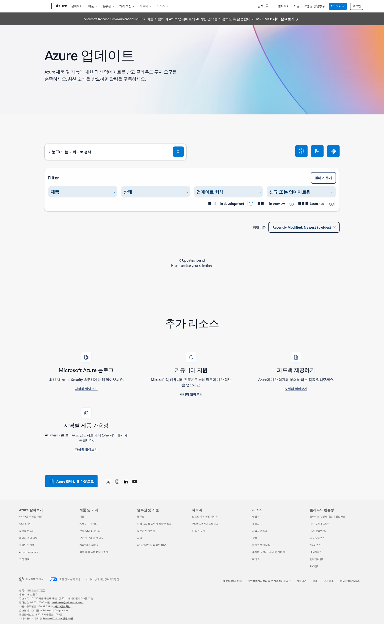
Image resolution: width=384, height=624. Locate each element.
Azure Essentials (28, 552)
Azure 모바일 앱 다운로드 (75, 481)
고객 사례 (24, 559)
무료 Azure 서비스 (90, 530)
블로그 (256, 523)
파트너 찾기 (198, 530)
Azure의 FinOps (89, 545)
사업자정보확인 (61, 606)
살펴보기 (77, 6)
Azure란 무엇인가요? (30, 516)
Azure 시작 (338, 6)
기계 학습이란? (318, 530)
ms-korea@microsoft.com (67, 602)
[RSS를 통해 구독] (317, 151)
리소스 (160, 6)
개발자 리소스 (260, 530)
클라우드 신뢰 (26, 545)
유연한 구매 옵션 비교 (92, 537)
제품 (91, 6)
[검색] (178, 151)
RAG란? (314, 566)
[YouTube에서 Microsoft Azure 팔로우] (134, 481)
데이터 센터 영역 (28, 537)
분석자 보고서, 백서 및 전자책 (268, 552)
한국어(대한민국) (35, 579)
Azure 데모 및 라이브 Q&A (151, 545)
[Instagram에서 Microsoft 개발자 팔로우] (117, 481)
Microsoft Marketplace (205, 523)
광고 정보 (328, 580)
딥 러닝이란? (317, 537)
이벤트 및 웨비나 (261, 545)
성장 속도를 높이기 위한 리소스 (154, 523)
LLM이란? (315, 552)
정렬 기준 (259, 227)
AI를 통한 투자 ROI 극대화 (94, 552)
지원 (296, 6)
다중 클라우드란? (319, 523)
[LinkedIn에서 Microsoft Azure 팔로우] (125, 481)
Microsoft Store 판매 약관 (58, 618)
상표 (314, 580)
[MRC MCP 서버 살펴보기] (333, 151)
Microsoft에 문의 (232, 580)
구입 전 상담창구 (314, 6)
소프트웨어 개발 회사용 (205, 516)
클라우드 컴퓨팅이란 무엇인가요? (328, 516)
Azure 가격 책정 (88, 523)
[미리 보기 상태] (291, 203)
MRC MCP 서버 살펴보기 (275, 18)
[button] (301, 151)
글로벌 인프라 (26, 530)
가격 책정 (125, 6)
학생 (254, 537)
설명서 (256, 516)
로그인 (356, 6)
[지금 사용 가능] (331, 203)
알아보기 (284, 6)
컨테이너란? (316, 559)
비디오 (256, 559)
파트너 (144, 6)
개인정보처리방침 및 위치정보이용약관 (269, 580)
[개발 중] (251, 203)
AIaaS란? (315, 545)
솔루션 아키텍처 (146, 530)
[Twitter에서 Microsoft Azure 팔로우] (108, 481)
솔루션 (106, 6)
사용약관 (301, 580)
